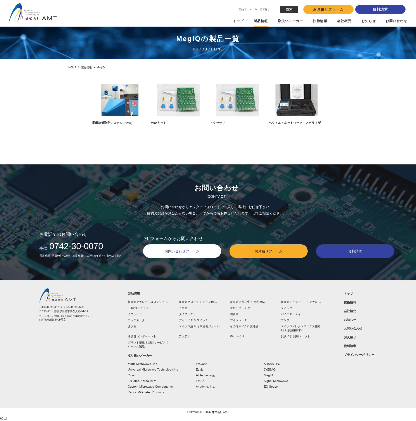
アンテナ (184, 336)
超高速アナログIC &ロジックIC (147, 302)
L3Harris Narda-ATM (142, 381)
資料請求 (380, 9)
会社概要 (344, 21)
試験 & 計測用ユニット (295, 336)
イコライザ (135, 314)
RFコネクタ (237, 336)
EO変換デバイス (138, 308)
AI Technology (205, 375)
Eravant (201, 364)
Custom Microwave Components (150, 386)
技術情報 (320, 21)
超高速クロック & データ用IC (198, 302)
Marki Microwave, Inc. (143, 364)
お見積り (350, 337)
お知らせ (368, 21)
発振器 (132, 326)
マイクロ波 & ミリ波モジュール (199, 326)
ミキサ (183, 308)
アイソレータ (238, 320)
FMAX (200, 381)
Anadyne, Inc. (205, 386)
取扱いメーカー (290, 21)
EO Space (271, 386)
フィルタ (286, 308)
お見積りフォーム (328, 9)
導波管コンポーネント (142, 336)
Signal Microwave (276, 381)
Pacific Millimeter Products (146, 392)
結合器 (234, 314)
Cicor (131, 375)
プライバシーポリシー (359, 354)
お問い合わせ (396, 21)
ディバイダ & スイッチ (193, 320)
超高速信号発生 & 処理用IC (247, 302)
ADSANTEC (272, 364)
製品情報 (261, 21)
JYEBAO (270, 369)
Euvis (199, 369)
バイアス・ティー (292, 314)
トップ (238, 21)
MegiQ (268, 375)
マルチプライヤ (240, 308)
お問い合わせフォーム (182, 251)
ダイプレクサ (187, 314)
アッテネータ (136, 320)
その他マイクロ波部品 (244, 326)
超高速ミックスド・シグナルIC (301, 302)
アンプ (285, 320)
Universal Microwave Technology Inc (153, 369)
